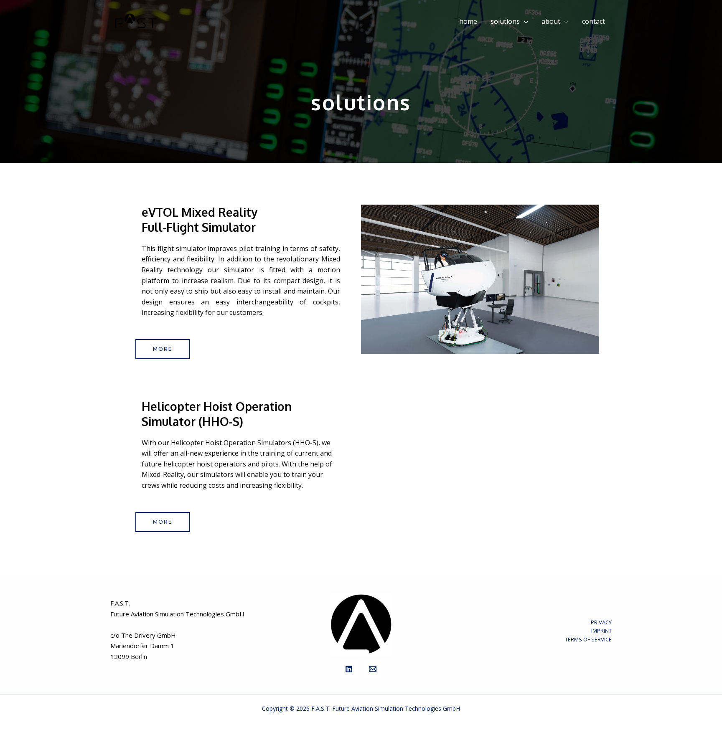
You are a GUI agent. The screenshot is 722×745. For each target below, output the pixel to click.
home (468, 21)
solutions (505, 21)
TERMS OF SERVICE (588, 639)
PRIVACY (601, 622)
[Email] (372, 669)
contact (593, 21)
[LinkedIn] (349, 669)
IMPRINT (601, 630)
